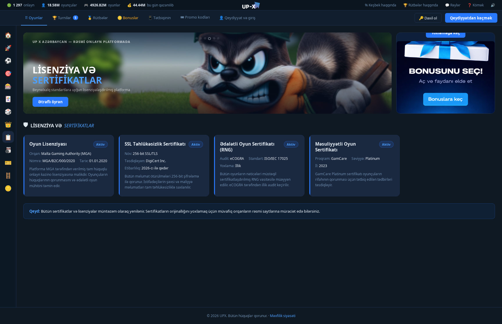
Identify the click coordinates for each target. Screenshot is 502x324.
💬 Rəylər (452, 5)
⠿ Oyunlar (34, 17)
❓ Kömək (475, 5)
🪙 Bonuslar (127, 17)
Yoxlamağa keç (445, 32)
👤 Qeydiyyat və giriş (237, 17)
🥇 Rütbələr (97, 17)
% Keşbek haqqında (380, 5)
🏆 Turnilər (64, 17)
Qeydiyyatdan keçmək (471, 18)
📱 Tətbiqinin (159, 17)
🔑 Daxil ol (428, 18)
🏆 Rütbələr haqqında (420, 5)
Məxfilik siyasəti (282, 315)
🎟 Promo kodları (195, 17)
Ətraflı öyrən (50, 101)
